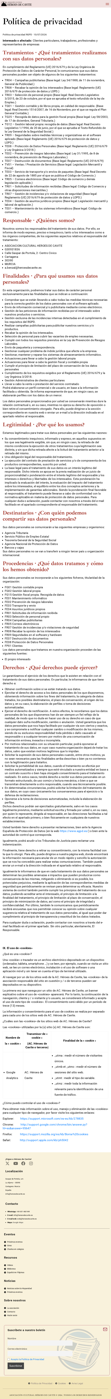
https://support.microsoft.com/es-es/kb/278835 (52, 1118)
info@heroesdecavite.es (23, 1215)
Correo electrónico (17, 1348)
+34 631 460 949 (23, 1212)
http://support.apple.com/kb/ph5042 (43, 1140)
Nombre (12, 1338)
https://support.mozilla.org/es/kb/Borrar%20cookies (53, 1134)
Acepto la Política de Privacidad (27, 1359)
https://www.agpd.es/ (74, 831)
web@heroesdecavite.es (27, 1219)
